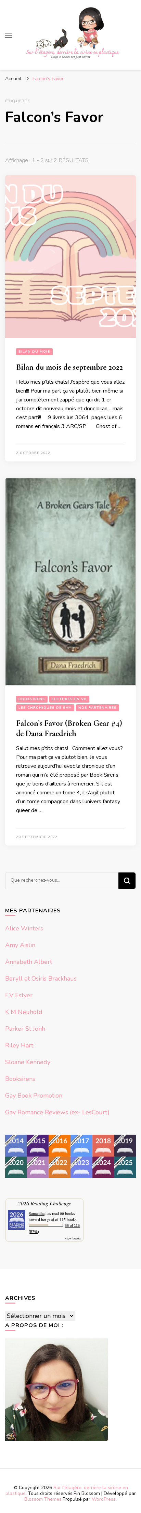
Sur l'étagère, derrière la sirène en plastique (66, 1490)
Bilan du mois (34, 351)
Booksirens (31, 699)
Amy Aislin (20, 945)
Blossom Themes (43, 1499)
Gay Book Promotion (33, 1095)
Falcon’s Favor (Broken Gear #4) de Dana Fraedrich (69, 728)
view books (73, 1238)
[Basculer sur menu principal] (8, 35)
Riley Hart (19, 1045)
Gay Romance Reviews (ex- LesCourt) (57, 1112)
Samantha (36, 1213)
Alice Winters (24, 928)
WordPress (104, 1499)
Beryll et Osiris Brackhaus (41, 978)
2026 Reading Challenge (44, 1203)
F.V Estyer (19, 995)
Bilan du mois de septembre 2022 (69, 367)
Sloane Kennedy (27, 1062)
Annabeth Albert (28, 962)
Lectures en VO (69, 699)
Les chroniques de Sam (45, 707)
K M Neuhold (23, 1012)
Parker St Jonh (25, 1029)
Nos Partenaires (97, 707)
